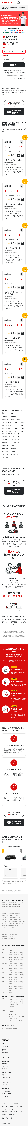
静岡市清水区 (5, 419)
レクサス (16, 999)
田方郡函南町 (15, 442)
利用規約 (11, 1106)
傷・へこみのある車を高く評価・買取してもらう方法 (13, 923)
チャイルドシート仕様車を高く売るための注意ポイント (13, 917)
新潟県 (20, 964)
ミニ (23, 1016)
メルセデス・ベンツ (14, 1011)
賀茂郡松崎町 (15, 439)
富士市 (3, 425)
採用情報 (16, 1103)
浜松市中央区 (5, 457)
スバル (20, 1001)
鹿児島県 (11, 990)
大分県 (15, 988)
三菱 (10, 1003)
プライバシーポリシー (7, 1109)
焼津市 (15, 425)
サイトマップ (12, 1114)
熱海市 (18, 419)
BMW (21, 1013)
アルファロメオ (12, 1020)
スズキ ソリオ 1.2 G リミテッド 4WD (13, 293)
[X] (7, 1118)
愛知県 (12, 474)
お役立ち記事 (5, 1085)
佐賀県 (15, 986)
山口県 (15, 979)
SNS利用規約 (19, 1106)
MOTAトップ (4, 890)
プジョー (16, 1018)
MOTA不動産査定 (6, 1091)
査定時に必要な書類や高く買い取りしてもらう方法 (12, 902)
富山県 (10, 965)
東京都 (10, 957)
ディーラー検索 (6, 1066)
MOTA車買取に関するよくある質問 (9, 1028)
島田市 (22, 422)
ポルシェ (17, 1015)
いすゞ (17, 1005)
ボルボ (10, 1018)
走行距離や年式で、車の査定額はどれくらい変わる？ (13, 913)
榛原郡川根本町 (6, 451)
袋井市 (16, 428)
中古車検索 (4, 1063)
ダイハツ (19, 1003)
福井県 (20, 965)
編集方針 (4, 1114)
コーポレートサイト (6, 1103)
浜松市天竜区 (14, 454)
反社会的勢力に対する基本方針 (8, 1111)
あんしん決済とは (18, 78)
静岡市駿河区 (13, 416)
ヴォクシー (7, 866)
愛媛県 (10, 982)
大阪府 (10, 973)
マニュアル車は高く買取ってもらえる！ (10, 915)
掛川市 (21, 425)
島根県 (10, 979)
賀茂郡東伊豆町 (6, 437)
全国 (16, 890)
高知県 (20, 982)
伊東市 (16, 422)
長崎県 (20, 986)
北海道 (10, 950)
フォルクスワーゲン (14, 1013)
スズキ (14, 1003)
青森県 (10, 953)
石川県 (15, 965)
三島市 (3, 422)
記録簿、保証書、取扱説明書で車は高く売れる (12, 906)
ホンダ (10, 1001)
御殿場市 (10, 428)
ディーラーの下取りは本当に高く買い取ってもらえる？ (13, 911)
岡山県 (10, 977)
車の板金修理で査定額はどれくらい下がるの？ (12, 925)
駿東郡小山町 (5, 448)
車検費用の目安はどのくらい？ (8, 936)
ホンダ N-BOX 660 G (11, 382)
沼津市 (12, 419)
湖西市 (9, 431)
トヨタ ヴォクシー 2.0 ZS (13, 160)
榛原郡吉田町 (14, 448)
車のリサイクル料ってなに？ (8, 932)
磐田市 (9, 425)
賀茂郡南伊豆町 (6, 439)
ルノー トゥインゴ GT (12, 338)
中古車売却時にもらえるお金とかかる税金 (11, 930)
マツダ (15, 1001)
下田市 (22, 428)
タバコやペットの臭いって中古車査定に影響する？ (12, 919)
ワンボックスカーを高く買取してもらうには (11, 928)
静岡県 (8, 474)
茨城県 (10, 961)
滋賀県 (10, 974)
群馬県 (15, 959)
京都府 (20, 973)
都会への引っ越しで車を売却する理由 (10, 934)
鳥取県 (20, 977)
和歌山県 (20, 974)
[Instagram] (12, 1118)
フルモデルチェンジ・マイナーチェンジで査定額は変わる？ (14, 921)
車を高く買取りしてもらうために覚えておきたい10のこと (14, 904)
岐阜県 (3, 474)
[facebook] (3, 1118)
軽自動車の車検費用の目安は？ (8, 938)
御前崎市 (21, 431)
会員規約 (21, 1111)
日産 (21, 999)
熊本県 (10, 988)
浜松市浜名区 (5, 454)
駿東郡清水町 (5, 445)
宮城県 (10, 954)
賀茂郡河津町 (15, 437)
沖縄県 (10, 993)
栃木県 (20, 959)
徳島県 (10, 983)
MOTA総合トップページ (8, 1046)
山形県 (15, 954)
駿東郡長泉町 (14, 445)
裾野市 (3, 431)
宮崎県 (20, 988)
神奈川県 (16, 957)
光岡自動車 (11, 1005)
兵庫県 (15, 973)
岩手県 (15, 953)
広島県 (15, 977)
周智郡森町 (15, 451)
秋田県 (20, 953)
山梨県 (10, 964)
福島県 (20, 954)
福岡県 (10, 986)
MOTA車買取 (10, 890)
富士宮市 (10, 422)
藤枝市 (3, 428)
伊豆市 (15, 431)
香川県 (15, 982)
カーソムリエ (5, 1096)
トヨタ (10, 999)
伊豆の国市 (10, 434)
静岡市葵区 (4, 416)
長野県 (15, 964)
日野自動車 (11, 1006)
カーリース (4, 1068)
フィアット (20, 1020)
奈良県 (15, 974)
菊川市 (3, 434)
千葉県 (21, 957)
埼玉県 (10, 959)
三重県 (17, 474)
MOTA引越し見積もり (7, 1093)
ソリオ (23, 866)
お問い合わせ (5, 1106)
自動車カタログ (6, 1075)
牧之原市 (18, 434)
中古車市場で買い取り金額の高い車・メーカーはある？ (13, 909)
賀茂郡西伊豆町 (6, 442)
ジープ (18, 1016)
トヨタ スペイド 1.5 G (12, 248)
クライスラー (12, 1016)
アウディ (11, 1015)
